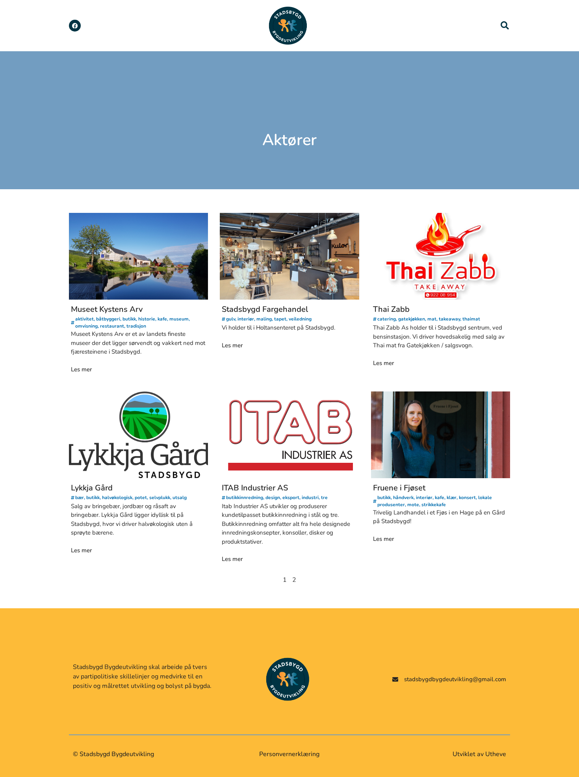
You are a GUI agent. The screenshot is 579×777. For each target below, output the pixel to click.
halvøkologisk (117, 497)
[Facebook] (75, 26)
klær (452, 497)
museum (179, 319)
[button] (505, 25)
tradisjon (136, 326)
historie (146, 319)
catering (386, 319)
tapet (280, 319)
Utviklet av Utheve (479, 754)
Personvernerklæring (289, 754)
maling (264, 319)
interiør (246, 319)
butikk (129, 319)
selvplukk (159, 497)
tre (324, 497)
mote (413, 504)
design (272, 497)
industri (310, 497)
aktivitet (84, 319)
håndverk (403, 497)
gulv (230, 319)
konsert (467, 497)
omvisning (86, 326)
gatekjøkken (411, 319)
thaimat (471, 319)
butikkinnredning (244, 497)
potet (141, 497)
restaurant (112, 326)
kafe (162, 319)
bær (79, 497)
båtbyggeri (108, 319)
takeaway (449, 319)
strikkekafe (433, 504)
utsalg (180, 497)
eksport (290, 497)
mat (431, 319)
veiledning (300, 319)
